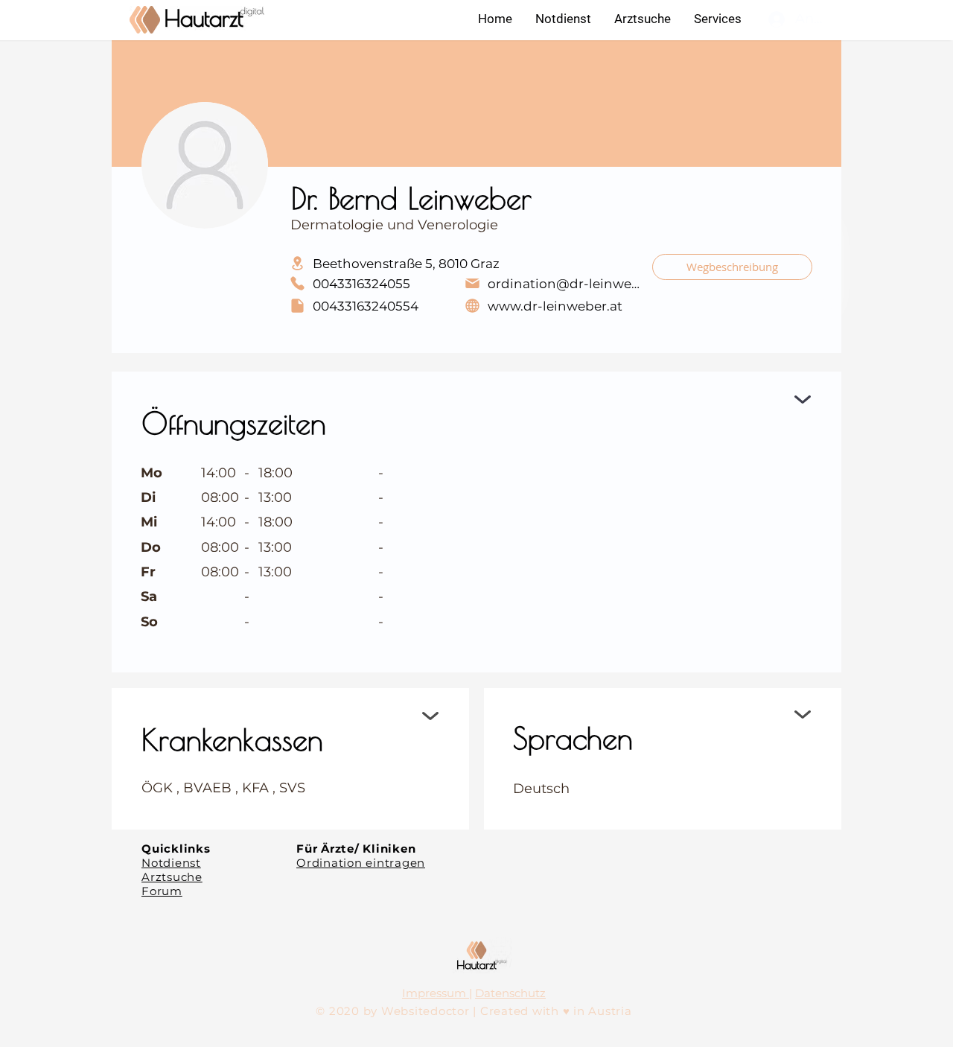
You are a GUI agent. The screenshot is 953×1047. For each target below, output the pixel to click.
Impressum (435, 993)
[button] (717, 18)
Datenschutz (510, 993)
